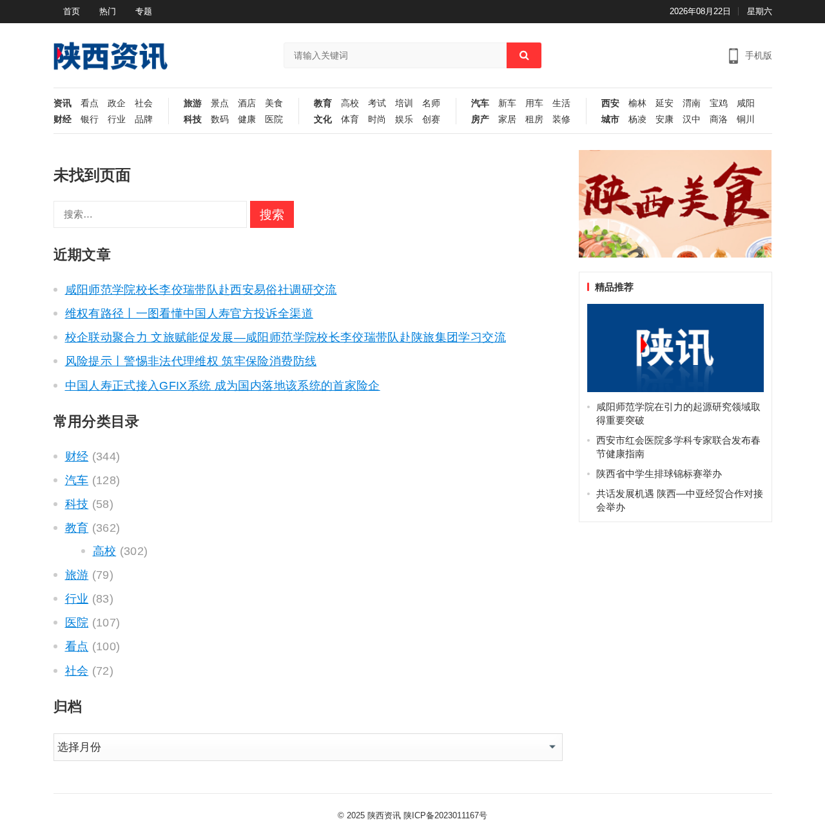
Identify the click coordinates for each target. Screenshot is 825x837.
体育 (350, 119)
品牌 (144, 119)
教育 (323, 103)
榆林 (637, 103)
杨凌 (637, 119)
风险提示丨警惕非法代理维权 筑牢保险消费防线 (191, 361)
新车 (507, 103)
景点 (220, 103)
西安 (610, 103)
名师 (431, 103)
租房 (534, 119)
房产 (480, 119)
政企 (117, 103)
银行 (90, 119)
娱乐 (404, 119)
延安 (664, 103)
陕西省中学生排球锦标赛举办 (659, 473)
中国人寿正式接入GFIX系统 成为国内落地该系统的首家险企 (222, 385)
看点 (90, 103)
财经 (62, 119)
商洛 (719, 119)
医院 (274, 119)
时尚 (377, 119)
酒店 (247, 103)
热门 (107, 11)
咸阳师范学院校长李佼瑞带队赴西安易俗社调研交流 (201, 289)
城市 (610, 119)
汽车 (480, 103)
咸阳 (746, 103)
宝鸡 (719, 103)
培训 (404, 103)
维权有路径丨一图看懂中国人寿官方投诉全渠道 (189, 313)
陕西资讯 (384, 815)
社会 (144, 103)
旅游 (193, 103)
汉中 (692, 119)
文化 (323, 119)
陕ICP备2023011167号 (445, 815)
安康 (664, 119)
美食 (274, 103)
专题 (143, 11)
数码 (220, 119)
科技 (193, 119)
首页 (71, 11)
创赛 (431, 119)
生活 (561, 103)
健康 (247, 119)
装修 (561, 119)
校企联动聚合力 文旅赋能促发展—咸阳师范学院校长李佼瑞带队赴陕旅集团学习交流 (285, 337)
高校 (350, 103)
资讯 (62, 103)
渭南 (692, 103)
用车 (534, 103)
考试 (377, 103)
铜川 (746, 119)
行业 (117, 119)
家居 (507, 119)
